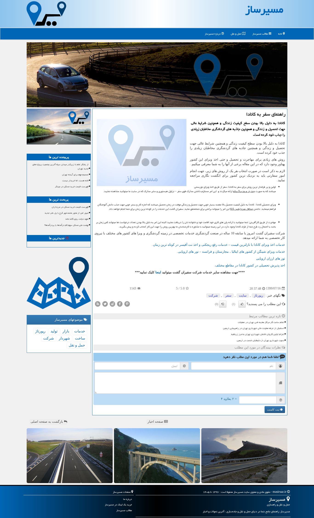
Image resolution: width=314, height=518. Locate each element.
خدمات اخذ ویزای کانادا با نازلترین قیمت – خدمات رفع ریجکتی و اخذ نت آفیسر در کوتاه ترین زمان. (218, 244)
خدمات (79, 331)
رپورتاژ (258, 295)
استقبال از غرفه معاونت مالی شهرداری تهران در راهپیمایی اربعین (253, 328)
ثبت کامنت (273, 409)
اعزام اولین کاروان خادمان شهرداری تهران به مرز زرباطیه (257, 334)
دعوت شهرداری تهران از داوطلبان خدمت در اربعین (260, 340)
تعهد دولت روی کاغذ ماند (76, 219)
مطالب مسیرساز (260, 33)
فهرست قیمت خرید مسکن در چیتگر (71, 186)
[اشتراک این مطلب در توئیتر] (105, 303)
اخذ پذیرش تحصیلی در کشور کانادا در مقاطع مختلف (250, 265)
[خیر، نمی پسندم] (222, 304)
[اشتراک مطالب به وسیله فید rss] (97, 303)
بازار (66, 331)
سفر (228, 295)
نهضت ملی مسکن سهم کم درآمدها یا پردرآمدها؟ (66, 225)
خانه (280, 33)
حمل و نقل (236, 33)
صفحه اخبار (156, 421)
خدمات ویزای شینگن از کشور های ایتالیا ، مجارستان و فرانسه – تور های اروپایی (231, 251)
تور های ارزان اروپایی (270, 258)
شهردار (64, 338)
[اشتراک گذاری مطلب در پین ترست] (127, 303)
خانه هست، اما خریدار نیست (75, 180)
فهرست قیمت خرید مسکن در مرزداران (70, 207)
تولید (54, 331)
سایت (243, 295)
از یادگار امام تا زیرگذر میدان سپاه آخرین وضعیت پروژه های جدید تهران (60, 166)
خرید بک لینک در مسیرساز (118, 504)
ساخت (80, 338)
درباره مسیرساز (213, 33)
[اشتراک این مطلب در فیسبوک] (120, 303)
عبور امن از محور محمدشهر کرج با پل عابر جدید (66, 213)
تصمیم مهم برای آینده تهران (75, 174)
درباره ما (127, 499)
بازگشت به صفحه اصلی (47, 421)
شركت (213, 295)
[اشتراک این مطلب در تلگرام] (112, 303)
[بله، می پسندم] (242, 304)
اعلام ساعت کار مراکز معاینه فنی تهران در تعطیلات (261, 322)
